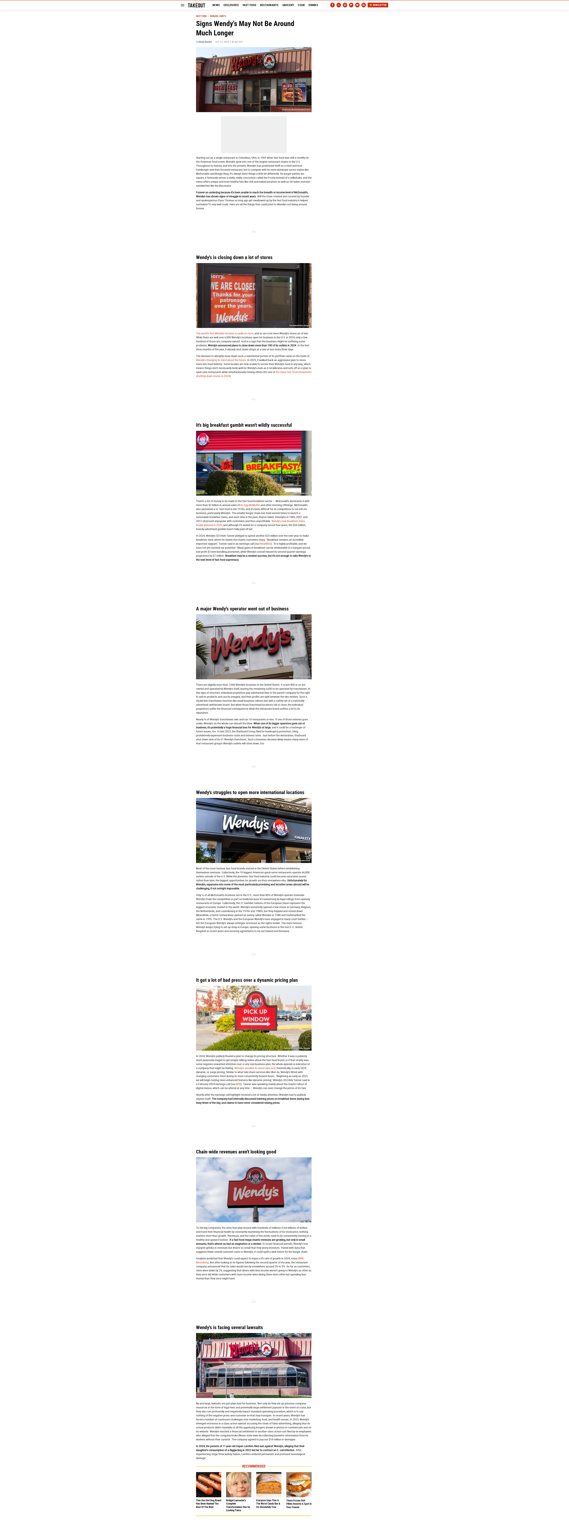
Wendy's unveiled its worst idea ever (254, 1068)
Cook (301, 5)
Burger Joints (218, 16)
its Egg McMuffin (250, 505)
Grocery (288, 5)
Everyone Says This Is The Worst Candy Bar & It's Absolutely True (268, 1504)
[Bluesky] (357, 5)
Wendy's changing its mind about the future (221, 360)
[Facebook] (332, 5)
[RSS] (363, 5)
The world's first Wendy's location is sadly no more (225, 333)
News (216, 5)
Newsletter (380, 5)
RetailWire (265, 543)
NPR (238, 1084)
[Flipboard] (351, 5)
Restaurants (269, 5)
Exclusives (231, 5)
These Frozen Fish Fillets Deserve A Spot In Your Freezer (299, 1504)
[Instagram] (345, 5)
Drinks (313, 5)
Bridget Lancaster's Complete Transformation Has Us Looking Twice (238, 1505)
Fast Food (249, 5)
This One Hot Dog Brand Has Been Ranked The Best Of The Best (208, 1504)
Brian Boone (205, 41)
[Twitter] (339, 5)
